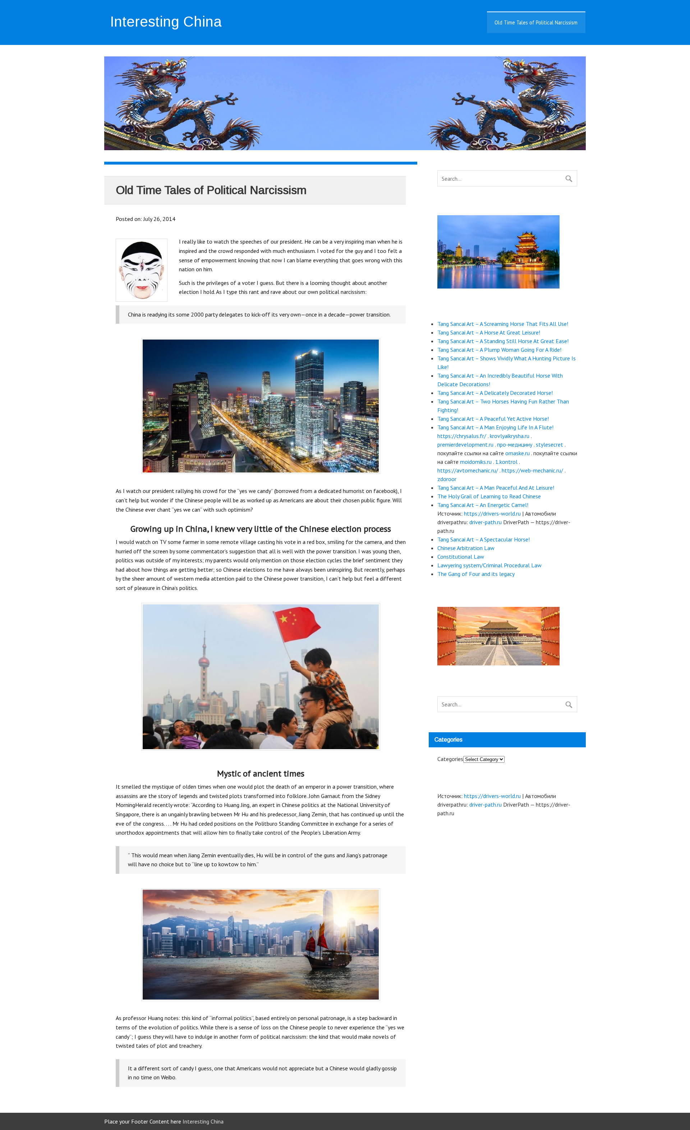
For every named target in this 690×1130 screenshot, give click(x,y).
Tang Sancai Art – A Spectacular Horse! (483, 539)
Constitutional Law (460, 556)
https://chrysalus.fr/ (461, 435)
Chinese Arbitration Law (465, 548)
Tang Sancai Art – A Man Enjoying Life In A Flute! (495, 427)
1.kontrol (506, 461)
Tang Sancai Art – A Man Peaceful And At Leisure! (495, 487)
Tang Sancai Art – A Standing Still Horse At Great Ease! (503, 341)
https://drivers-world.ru (492, 513)
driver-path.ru (485, 522)
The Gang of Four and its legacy (476, 573)
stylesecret (549, 444)
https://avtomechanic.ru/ (467, 470)
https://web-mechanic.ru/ (532, 470)
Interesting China (202, 1121)
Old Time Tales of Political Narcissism (536, 22)
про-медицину (514, 444)
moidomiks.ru (476, 461)
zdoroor (446, 479)
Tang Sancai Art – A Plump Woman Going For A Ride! (499, 349)
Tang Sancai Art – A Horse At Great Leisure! (488, 332)
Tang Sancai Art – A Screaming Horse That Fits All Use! (502, 323)
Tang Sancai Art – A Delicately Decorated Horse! (495, 392)
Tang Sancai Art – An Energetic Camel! (482, 504)
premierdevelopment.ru (465, 444)
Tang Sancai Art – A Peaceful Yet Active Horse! (493, 418)
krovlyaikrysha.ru (509, 435)
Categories (450, 758)
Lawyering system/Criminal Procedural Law (489, 565)
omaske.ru (517, 453)
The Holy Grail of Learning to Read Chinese (489, 496)
